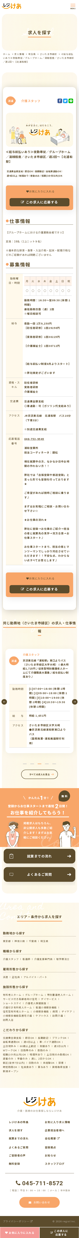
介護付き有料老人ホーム (17, 1007)
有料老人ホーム (12, 994)
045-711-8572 (42, 1183)
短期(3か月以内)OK (14, 1054)
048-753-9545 (34, 439)
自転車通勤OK (11, 1042)
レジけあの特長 (19, 1122)
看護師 (26, 959)
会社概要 (51, 1138)
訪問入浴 (8, 1020)
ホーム (6, 54)
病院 (55, 1011)
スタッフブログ (55, 1163)
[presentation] (4, 702)
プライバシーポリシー (16, 1221)
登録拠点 (50, 1147)
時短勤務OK (10, 1067)
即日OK (29, 1038)
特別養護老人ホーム (59, 994)
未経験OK (49, 1062)
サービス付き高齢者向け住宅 (20, 999)
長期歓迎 (43, 1038)
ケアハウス (42, 1015)
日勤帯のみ (27, 1050)
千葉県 (33, 941)
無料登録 (14, 1163)
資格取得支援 (60, 1067)
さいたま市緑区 (48, 54)
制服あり (45, 1046)
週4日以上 (30, 1042)
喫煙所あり (36, 1054)
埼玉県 (32, 54)
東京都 (7, 941)
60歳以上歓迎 (28, 1046)
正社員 (16, 977)
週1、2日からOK (41, 1058)
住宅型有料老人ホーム (16, 1011)
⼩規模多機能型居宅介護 (17, 1015)
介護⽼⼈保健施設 (35, 1003)
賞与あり (43, 1067)
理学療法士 (62, 959)
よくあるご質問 (19, 1147)
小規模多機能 (41, 1011)
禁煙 (61, 1062)
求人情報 (19, 54)
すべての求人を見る (39, 774)
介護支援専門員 (43, 959)
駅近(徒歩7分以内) (14, 1062)
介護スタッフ (11, 959)
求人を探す (16, 1130)
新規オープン (11, 1071)
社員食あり (27, 1067)
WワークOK (10, 1050)
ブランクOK (59, 1038)
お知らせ (50, 1155)
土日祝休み (9, 1046)
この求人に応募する (42, 202)
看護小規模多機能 (46, 1007)
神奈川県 (20, 941)
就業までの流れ (19, 1138)
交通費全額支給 (12, 1038)
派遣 (5, 977)
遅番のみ (8, 1058)
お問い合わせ (41, 1202)
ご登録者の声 (17, 1155)
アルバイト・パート (35, 977)
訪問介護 (57, 1015)
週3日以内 (60, 1046)
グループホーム (34, 994)
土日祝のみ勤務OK (58, 1054)
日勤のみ (34, 1062)
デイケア (67, 1011)
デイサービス (49, 999)
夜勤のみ (42, 1050)
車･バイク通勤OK (50, 1042)
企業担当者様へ (55, 1130)
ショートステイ (12, 1003)
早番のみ (22, 1058)
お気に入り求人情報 (57, 1122)
